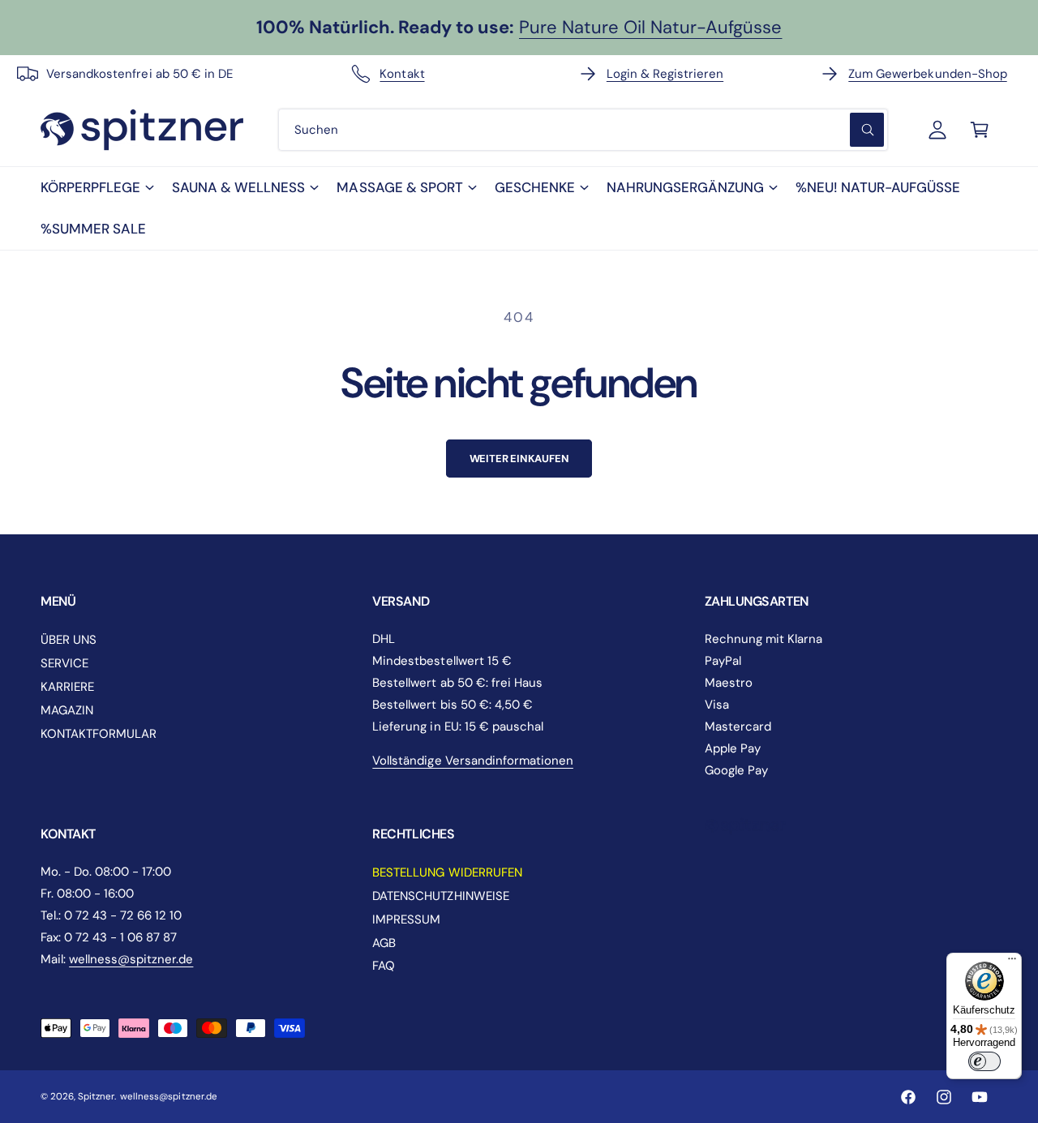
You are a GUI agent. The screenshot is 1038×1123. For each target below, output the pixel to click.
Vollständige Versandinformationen (472, 760)
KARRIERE (67, 687)
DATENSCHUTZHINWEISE (440, 896)
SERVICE (64, 663)
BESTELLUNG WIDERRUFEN (446, 872)
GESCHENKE (535, 187)
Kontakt (402, 74)
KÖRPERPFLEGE (90, 187)
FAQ (383, 966)
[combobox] (583, 130)
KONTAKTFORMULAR (99, 734)
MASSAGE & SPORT (399, 187)
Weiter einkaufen (519, 458)
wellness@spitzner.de (131, 959)
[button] (96, 187)
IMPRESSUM (406, 919)
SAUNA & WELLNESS (238, 187)
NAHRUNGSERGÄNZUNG (685, 187)
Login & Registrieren (665, 74)
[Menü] (1012, 962)
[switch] (984, 1061)
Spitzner (96, 1097)
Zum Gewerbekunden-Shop (927, 74)
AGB (384, 943)
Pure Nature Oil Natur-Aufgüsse (650, 27)
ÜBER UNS (69, 640)
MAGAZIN (67, 710)
